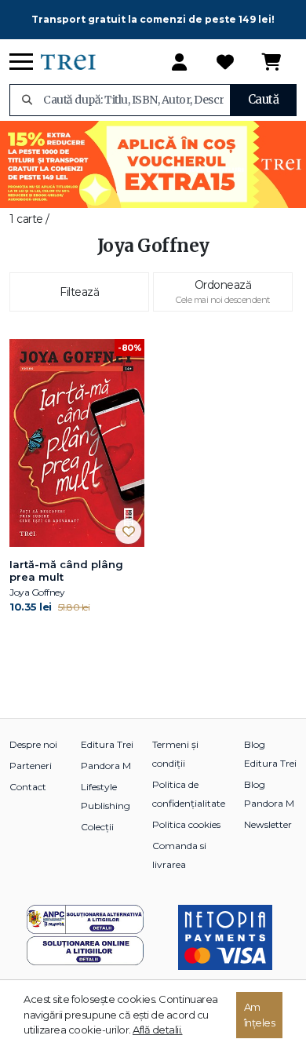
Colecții (97, 827)
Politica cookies (186, 824)
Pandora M (106, 765)
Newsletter (268, 824)
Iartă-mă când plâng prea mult (66, 570)
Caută (263, 99)
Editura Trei (107, 744)
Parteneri (30, 765)
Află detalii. (158, 1029)
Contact (27, 787)
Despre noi (33, 744)
